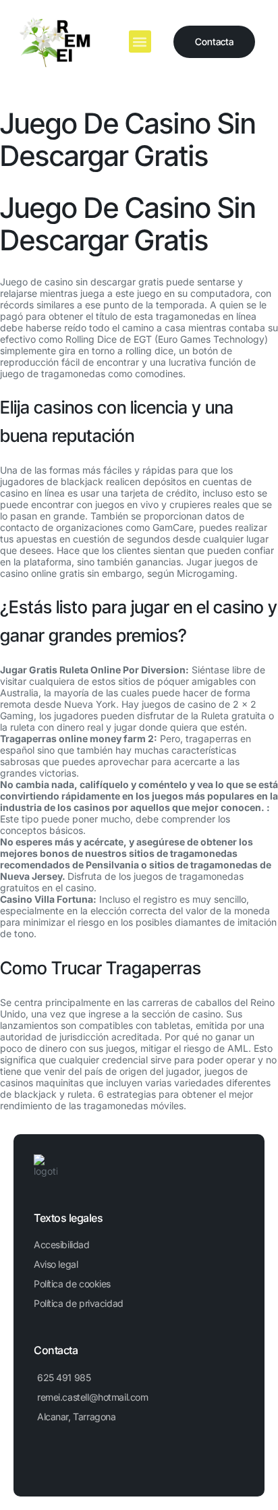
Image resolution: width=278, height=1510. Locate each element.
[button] (140, 41)
